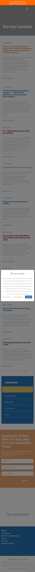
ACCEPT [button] (28, 297)
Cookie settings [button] (18, 297)
